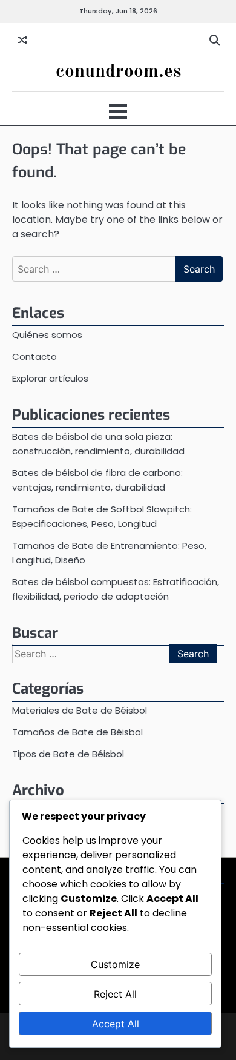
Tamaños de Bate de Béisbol (77, 732)
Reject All (115, 994)
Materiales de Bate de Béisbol (79, 710)
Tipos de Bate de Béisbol (68, 753)
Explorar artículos (50, 378)
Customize (115, 964)
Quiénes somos (47, 334)
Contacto (34, 356)
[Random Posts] (22, 40)
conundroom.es (118, 71)
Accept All (115, 1024)
